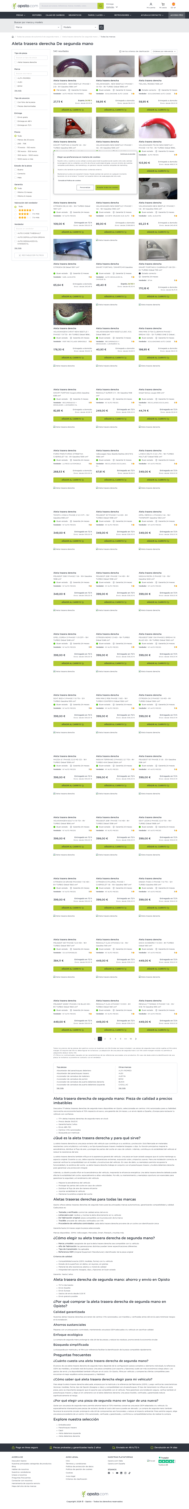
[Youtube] (117, 1473)
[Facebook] (109, 1473)
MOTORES (37, 15)
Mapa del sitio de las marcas (24, 1486)
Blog (14, 1466)
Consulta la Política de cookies (69, 180)
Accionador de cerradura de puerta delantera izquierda (81, 1085)
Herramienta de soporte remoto (26, 1483)
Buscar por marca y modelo (28, 22)
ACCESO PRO (176, 15)
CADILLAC (123, 1085)
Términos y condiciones (76, 1464)
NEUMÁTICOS (75, 15)
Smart (100, 1233)
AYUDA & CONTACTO (151, 15)
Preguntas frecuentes (21, 1478)
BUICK (121, 1082)
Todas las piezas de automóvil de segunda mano (38, 37)
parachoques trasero (140, 1165)
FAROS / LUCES (95, 15)
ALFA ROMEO (125, 1071)
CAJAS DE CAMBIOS (55, 15)
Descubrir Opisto (19, 1461)
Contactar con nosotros (22, 1481)
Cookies (69, 1473)
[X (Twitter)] (113, 1473)
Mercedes (92, 1233)
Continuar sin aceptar (127, 154)
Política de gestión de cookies (79, 1469)
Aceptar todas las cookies (107, 187)
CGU (68, 1461)
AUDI (121, 1073)
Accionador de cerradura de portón (72, 1079)
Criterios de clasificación (76, 1479)
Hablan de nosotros (20, 1469)
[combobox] (71, 6)
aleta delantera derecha (163, 1165)
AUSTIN (122, 1076)
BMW (121, 1079)
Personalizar (85, 187)
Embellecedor (64, 1425)
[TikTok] (129, 1473)
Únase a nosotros (19, 1475)
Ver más (17, 91)
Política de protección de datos (79, 1466)
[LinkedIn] (121, 1473)
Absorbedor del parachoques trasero (73, 1073)
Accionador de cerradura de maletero (73, 1076)
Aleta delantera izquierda (69, 1433)
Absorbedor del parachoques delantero (74, 1071)
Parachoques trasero (67, 1428)
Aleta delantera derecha (69, 1436)
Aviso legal (70, 1476)
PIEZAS (19, 15)
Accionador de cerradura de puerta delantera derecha (80, 1082)
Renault (107, 1233)
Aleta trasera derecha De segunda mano (80, 37)
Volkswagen (82, 1233)
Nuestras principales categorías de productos (31, 1464)
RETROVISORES (121, 15)
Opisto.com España (116, 1464)
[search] (100, 6)
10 (131, 1039)
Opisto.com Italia (115, 1461)
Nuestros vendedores (21, 1472)
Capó (60, 1430)
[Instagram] (125, 1473)
